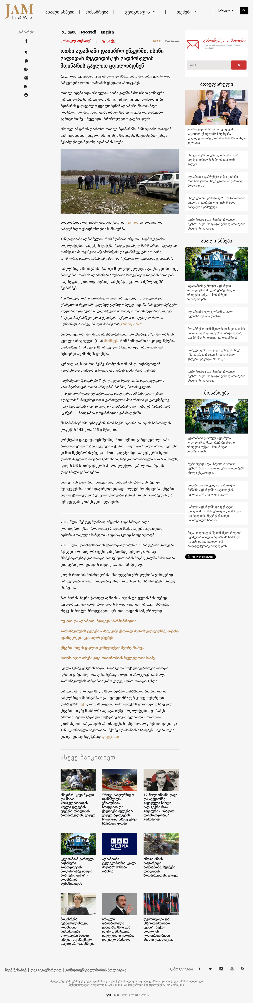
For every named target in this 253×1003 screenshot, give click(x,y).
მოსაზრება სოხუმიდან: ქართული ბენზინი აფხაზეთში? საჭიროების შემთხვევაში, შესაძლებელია (211, 490)
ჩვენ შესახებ (15, 970)
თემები (184, 12)
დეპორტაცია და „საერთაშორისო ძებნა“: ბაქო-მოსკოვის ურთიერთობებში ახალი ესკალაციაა (159, 929)
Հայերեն (69, 32)
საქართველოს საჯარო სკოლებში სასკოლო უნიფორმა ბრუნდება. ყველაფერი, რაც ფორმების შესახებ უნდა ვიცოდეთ (216, 136)
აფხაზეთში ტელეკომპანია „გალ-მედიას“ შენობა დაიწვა (119, 865)
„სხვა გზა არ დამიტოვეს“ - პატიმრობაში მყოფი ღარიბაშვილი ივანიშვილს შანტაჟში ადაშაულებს (216, 202)
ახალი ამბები (59, 12)
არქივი (158, 40)
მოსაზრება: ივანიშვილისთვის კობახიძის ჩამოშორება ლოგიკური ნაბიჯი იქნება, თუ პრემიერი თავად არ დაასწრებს (77, 931)
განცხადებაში (131, 324)
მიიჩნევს (111, 341)
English (107, 32)
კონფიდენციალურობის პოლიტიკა (95, 970)
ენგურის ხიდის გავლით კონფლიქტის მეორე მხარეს (102, 648)
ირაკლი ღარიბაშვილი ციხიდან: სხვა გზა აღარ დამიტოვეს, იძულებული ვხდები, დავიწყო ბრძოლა (118, 929)
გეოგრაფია (137, 12)
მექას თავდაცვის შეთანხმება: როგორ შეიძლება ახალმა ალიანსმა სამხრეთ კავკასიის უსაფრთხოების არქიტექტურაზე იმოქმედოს (214, 539)
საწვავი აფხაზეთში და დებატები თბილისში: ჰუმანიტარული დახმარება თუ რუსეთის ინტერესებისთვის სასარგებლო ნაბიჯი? (214, 513)
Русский (89, 32)
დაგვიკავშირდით (46, 970)
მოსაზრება (96, 12)
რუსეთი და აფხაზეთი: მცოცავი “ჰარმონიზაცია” (98, 621)
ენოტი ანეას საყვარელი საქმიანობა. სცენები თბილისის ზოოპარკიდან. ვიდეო (161, 867)
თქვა (83, 704)
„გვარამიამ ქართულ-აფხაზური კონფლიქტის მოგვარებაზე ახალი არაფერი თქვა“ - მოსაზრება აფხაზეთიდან (77, 871)
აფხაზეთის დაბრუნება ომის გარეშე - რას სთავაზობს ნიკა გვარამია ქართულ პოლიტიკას (215, 181)
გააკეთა (131, 222)
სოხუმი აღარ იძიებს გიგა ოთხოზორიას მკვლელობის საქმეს (108, 658)
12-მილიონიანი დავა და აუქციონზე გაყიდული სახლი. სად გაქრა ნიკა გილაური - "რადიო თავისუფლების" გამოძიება (160, 807)
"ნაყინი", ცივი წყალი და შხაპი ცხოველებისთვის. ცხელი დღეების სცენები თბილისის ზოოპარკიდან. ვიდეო (78, 805)
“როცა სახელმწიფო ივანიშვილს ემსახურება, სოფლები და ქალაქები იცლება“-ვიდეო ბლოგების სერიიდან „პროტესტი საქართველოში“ (119, 809)
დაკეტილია (111, 736)
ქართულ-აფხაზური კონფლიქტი (89, 40)
